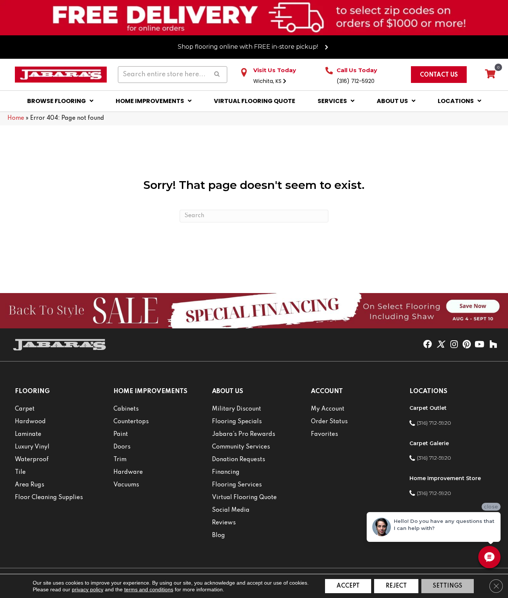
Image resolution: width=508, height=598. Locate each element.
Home (15, 118)
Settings (447, 586)
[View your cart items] (490, 74)
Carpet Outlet (428, 408)
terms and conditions (148, 589)
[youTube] (479, 345)
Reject (396, 586)
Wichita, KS (268, 81)
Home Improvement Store (445, 478)
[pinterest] (467, 345)
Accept (348, 586)
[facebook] (427, 345)
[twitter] (440, 345)
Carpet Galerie (429, 443)
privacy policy (87, 589)
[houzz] (493, 345)
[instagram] (454, 345)
